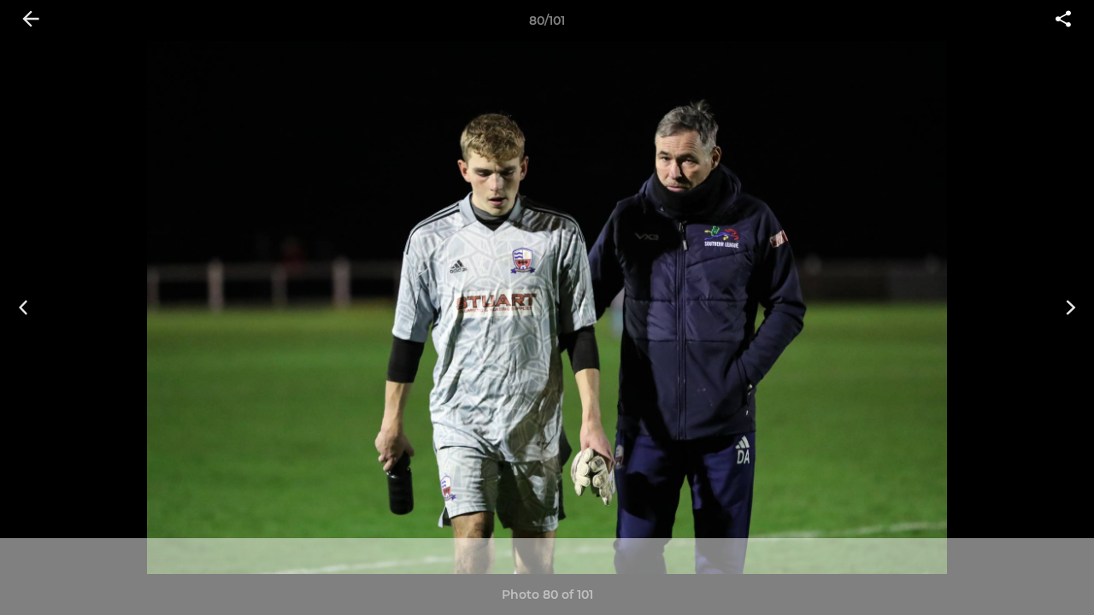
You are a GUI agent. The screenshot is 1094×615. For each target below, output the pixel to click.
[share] (1063, 20)
